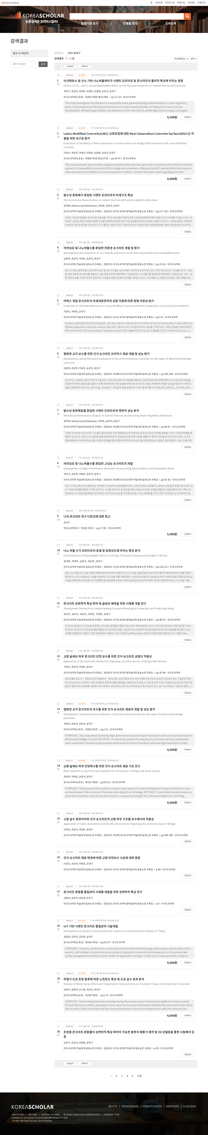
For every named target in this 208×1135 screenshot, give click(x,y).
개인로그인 (170, 3)
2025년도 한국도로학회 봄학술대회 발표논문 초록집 (128, 211)
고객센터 (191, 3)
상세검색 (170, 23)
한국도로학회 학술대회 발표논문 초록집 (82, 211)
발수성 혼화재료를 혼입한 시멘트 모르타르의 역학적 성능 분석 (101, 411)
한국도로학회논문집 (73, 97)
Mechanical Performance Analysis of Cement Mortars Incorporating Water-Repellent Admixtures (117, 415)
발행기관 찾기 (89, 23)
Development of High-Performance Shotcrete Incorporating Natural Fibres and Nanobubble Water (118, 468)
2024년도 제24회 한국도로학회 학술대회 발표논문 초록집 (131, 374)
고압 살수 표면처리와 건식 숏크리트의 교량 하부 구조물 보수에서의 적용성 (108, 819)
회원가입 (181, 3)
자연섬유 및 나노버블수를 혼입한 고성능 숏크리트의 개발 (98, 463)
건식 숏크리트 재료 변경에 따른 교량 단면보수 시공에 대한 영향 (101, 858)
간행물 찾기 (130, 23)
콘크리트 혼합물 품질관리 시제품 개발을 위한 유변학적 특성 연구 (102, 892)
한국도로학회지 (70, 528)
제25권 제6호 (91, 782)
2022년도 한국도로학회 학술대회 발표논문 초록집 (127, 1048)
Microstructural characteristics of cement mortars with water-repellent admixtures (110, 200)
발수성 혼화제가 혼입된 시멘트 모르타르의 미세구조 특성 (98, 195)
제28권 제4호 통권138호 (97, 97)
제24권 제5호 (91, 942)
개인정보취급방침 (129, 1106)
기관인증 (159, 3)
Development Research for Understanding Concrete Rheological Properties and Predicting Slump (118, 608)
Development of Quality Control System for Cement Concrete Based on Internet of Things (114, 931)
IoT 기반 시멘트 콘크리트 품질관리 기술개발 (90, 926)
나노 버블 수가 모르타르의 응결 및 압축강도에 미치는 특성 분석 (101, 550)
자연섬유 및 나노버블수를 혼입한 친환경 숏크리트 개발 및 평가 (101, 248)
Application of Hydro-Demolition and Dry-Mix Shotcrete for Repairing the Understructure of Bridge (119, 824)
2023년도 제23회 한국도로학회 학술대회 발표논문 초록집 (131, 835)
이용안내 (201, 3)
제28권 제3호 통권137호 (97, 158)
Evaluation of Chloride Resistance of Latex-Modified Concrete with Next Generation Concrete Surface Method (126, 306)
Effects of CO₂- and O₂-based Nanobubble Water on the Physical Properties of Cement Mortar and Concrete (124, 85)
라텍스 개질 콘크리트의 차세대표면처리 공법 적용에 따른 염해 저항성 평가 (108, 301)
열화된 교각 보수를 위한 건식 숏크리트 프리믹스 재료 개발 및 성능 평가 (106, 354)
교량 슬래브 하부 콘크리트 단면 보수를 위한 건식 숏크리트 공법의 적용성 (107, 656)
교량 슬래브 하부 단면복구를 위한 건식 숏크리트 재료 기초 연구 (101, 766)
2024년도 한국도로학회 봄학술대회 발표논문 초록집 (128, 567)
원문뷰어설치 (172, 1106)
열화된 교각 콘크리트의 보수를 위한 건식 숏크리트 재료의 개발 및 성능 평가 (109, 709)
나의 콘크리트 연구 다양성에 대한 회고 (86, 516)
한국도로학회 (129, 97)
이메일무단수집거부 (152, 1106)
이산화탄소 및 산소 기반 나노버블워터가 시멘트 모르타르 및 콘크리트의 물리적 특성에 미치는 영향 (123, 81)
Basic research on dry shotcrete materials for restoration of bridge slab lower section (111, 771)
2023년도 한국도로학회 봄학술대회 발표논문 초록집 (128, 869)
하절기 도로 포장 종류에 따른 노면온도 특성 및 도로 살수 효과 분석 (103, 979)
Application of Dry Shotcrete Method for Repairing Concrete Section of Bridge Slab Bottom (115, 661)
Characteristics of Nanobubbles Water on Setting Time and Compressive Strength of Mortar (115, 555)
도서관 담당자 (189, 1106)
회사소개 (112, 1106)
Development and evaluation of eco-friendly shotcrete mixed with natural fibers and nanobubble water (121, 253)
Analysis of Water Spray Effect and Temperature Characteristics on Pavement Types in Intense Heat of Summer (126, 984)
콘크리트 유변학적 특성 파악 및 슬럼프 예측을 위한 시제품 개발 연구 (104, 603)
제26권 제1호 (87, 528)
